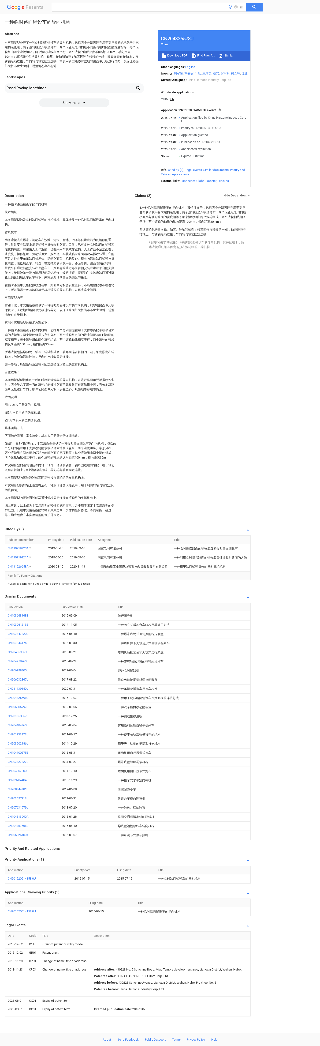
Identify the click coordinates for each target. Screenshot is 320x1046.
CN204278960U (18, 661)
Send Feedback (128, 1039)
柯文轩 (235, 73)
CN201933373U (18, 734)
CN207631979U (18, 807)
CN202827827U (18, 762)
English (190, 67)
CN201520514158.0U (22, 878)
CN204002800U (18, 771)
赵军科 (225, 73)
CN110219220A (18, 548)
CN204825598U (18, 698)
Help (214, 1039)
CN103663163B (18, 615)
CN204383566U (18, 826)
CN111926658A (18, 566)
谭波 (245, 73)
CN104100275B (18, 752)
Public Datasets (155, 1039)
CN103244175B (18, 643)
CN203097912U (18, 798)
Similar (229, 55)
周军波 (178, 73)
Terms (176, 1039)
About (107, 1039)
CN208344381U (18, 789)
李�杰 (188, 73)
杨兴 (216, 73)
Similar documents (216, 170)
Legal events (193, 170)
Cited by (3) (175, 170)
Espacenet (188, 181)
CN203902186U (18, 743)
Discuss (223, 181)
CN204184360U (18, 725)
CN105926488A (18, 835)
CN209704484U (18, 780)
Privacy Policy (196, 1039)
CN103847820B (18, 634)
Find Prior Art (206, 55)
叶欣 (198, 73)
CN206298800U (18, 670)
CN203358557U (18, 716)
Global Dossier (206, 181)
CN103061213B (18, 624)
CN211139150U (18, 688)
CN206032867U (18, 679)
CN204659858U (18, 652)
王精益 (207, 73)
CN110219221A (18, 557)
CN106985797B (18, 707)
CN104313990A (18, 816)
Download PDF (177, 55)
